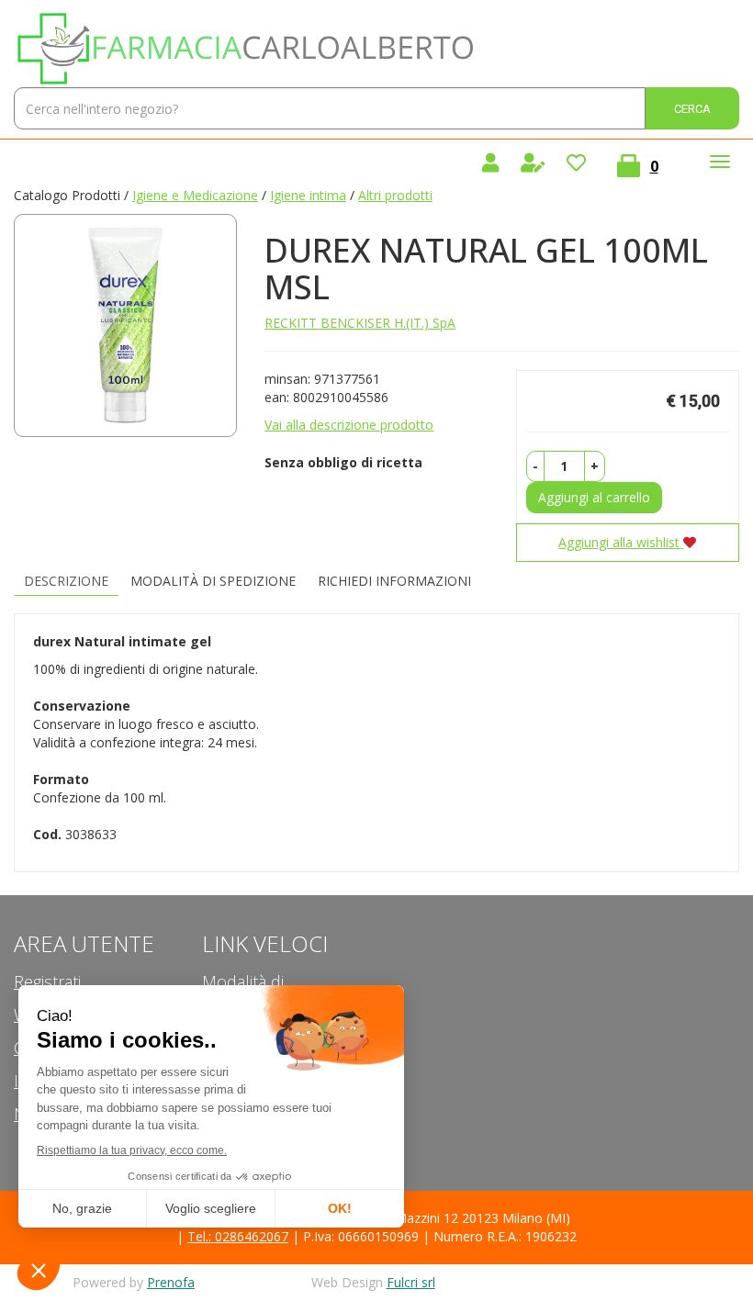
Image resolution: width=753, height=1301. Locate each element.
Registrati (47, 981)
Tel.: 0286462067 (237, 1236)
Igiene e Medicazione (195, 195)
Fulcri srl (411, 1282)
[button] (535, 466)
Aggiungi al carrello (594, 497)
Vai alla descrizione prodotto (348, 424)
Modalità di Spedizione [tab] (213, 580)
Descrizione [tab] (66, 580)
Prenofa (171, 1282)
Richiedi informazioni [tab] (394, 580)
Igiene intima (308, 195)
